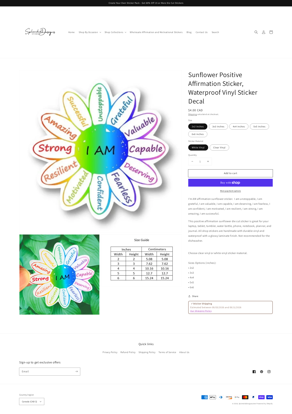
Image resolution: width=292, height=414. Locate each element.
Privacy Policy (110, 352)
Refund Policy (128, 352)
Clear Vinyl (219, 147)
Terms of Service (167, 352)
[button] (256, 32)
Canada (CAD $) (29, 401)
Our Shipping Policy (201, 310)
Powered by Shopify (265, 403)
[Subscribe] (76, 371)
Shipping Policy (147, 352)
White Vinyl (198, 147)
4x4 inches (239, 126)
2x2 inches (198, 126)
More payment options (230, 190)
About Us (184, 352)
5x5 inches (259, 126)
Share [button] (195, 296)
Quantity (192, 154)
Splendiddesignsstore (247, 403)
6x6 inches (198, 134)
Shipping (192, 114)
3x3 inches (218, 126)
